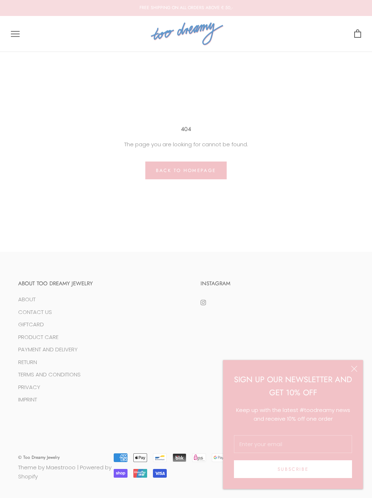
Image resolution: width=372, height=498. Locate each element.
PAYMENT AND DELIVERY (48, 349)
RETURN (27, 362)
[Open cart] (357, 34)
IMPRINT (27, 399)
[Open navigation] (15, 34)
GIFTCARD (31, 324)
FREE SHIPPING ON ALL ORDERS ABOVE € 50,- (186, 7)
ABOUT (27, 299)
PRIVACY (29, 387)
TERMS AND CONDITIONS (49, 374)
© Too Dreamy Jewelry (39, 457)
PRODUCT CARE (38, 337)
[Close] (354, 369)
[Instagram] (203, 302)
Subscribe (293, 469)
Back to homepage (186, 170)
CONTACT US (35, 312)
